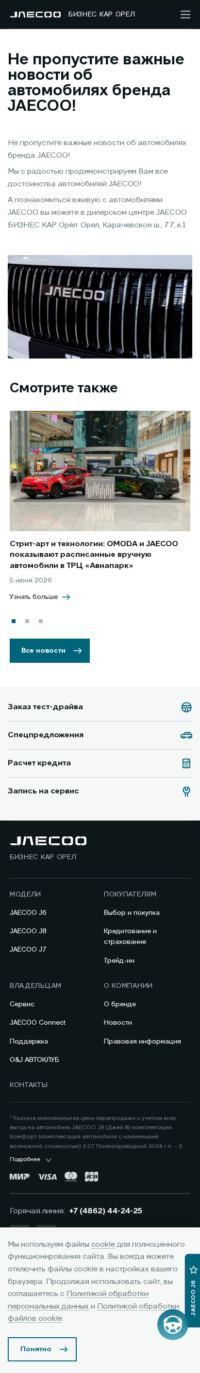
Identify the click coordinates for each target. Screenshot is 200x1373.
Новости (118, 1022)
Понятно (35, 1349)
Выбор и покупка (132, 913)
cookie (103, 1245)
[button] (14, 621)
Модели (25, 894)
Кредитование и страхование (130, 936)
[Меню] (185, 14)
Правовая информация (142, 1041)
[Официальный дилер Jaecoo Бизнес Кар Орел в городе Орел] (35, 14)
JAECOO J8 (28, 931)
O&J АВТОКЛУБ (34, 1060)
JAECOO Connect (38, 1022)
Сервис (22, 1004)
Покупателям (130, 894)
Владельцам (36, 986)
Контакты (29, 1085)
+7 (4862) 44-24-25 (105, 1211)
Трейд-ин (119, 960)
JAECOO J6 (28, 913)
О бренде (120, 1004)
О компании (128, 986)
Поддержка (29, 1041)
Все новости (43, 650)
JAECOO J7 (28, 949)
